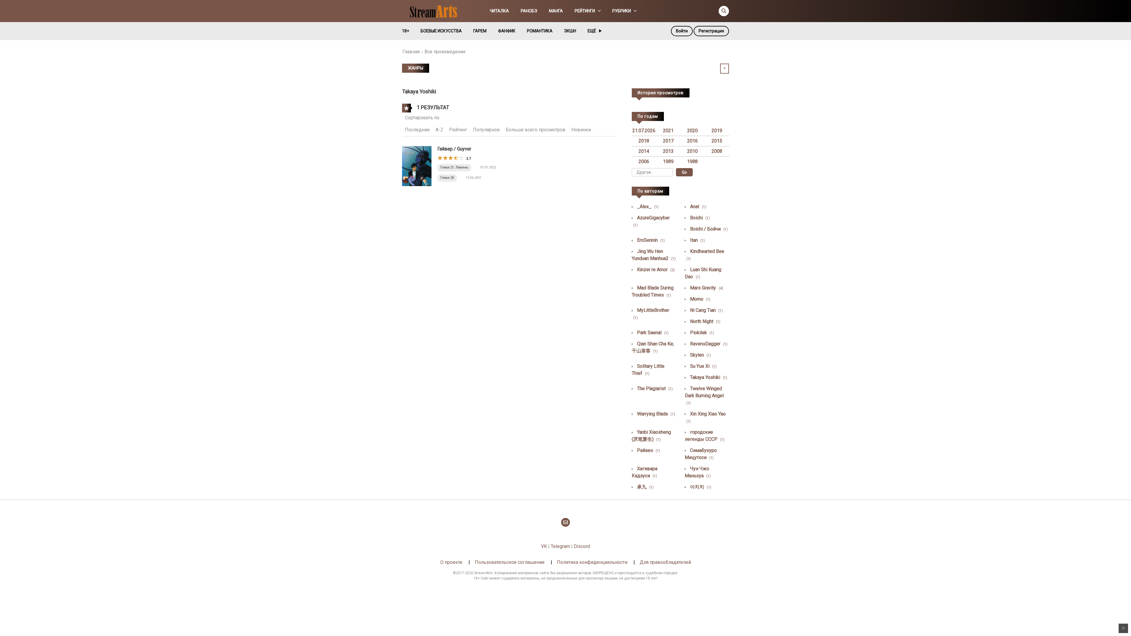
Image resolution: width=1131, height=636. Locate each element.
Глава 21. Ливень (454, 167)
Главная (411, 51)
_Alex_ (647, 206)
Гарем (480, 31)
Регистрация (711, 31)
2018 (644, 141)
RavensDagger (708, 344)
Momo (699, 299)
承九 (645, 487)
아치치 (700, 487)
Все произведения (444, 51)
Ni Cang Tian (706, 310)
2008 (717, 151)
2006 (644, 161)
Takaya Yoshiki (708, 377)
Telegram (560, 546)
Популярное (486, 129)
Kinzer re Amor (655, 269)
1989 (668, 161)
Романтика (540, 31)
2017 (668, 141)
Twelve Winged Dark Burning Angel (704, 395)
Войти (682, 31)
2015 (717, 141)
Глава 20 (447, 178)
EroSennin (650, 240)
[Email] (565, 522)
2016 (692, 141)
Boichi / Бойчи (708, 229)
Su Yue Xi (703, 366)
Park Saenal (652, 332)
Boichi (699, 218)
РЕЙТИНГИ (585, 11)
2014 (644, 151)
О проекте (451, 562)
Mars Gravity (706, 288)
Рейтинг (458, 129)
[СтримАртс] (436, 10)
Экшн (570, 31)
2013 (668, 151)
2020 (692, 130)
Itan (697, 240)
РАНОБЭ (529, 11)
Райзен (648, 450)
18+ (405, 31)
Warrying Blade (655, 414)
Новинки (581, 129)
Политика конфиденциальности (592, 562)
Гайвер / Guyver (454, 149)
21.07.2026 (643, 130)
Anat (697, 206)
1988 (692, 161)
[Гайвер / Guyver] (416, 165)
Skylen (700, 355)
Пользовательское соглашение (510, 562)
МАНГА (556, 11)
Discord (582, 546)
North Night (704, 321)
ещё (592, 31)
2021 (668, 130)
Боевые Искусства (441, 31)
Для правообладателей (665, 562)
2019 (717, 130)
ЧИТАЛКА (499, 11)
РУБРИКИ (621, 11)
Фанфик (506, 31)
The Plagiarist (654, 388)
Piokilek (701, 332)
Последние (417, 129)
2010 (692, 151)
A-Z (439, 129)
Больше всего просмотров (536, 129)
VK (544, 546)
